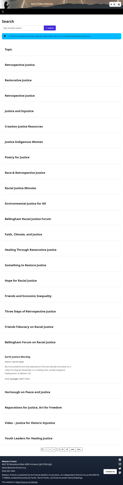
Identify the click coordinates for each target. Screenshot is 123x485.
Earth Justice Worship (17, 356)
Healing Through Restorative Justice (30, 250)
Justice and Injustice (19, 111)
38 (62, 449)
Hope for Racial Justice (21, 280)
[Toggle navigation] (3, 11)
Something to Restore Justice (25, 265)
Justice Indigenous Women (24, 142)
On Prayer (14, 379)
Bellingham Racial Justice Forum (28, 219)
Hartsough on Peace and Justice (27, 392)
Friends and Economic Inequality (28, 296)
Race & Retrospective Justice (25, 173)
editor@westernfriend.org (14, 467)
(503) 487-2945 (8, 471)
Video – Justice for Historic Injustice (30, 423)
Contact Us (110, 471)
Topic (8, 49)
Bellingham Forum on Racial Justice (30, 342)
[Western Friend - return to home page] (61, 4)
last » (79, 449)
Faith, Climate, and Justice (23, 234)
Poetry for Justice (17, 157)
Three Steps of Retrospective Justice (30, 311)
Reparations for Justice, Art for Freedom (33, 407)
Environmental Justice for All (25, 203)
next (72, 449)
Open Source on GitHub (27, 482)
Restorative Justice (18, 80)
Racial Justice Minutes (20, 188)
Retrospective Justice (20, 65)
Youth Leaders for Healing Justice (28, 438)
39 (67, 449)
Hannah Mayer (18, 362)
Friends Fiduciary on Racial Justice (29, 327)
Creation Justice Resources (24, 126)
